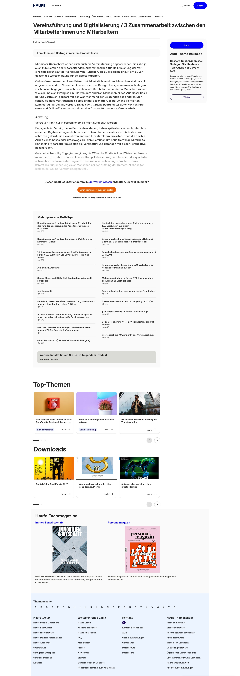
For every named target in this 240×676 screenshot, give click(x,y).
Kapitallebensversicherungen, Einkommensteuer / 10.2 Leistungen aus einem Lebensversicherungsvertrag (127, 226)
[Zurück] (149, 440)
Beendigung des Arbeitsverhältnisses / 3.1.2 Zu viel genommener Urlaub (65, 240)
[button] (200, 5)
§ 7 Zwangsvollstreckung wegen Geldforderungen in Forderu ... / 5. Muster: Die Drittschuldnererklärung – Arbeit (64, 255)
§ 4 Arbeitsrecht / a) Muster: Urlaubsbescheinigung (63, 340)
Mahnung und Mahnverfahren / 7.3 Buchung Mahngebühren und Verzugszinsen (128, 279)
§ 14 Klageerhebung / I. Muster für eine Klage (125, 311)
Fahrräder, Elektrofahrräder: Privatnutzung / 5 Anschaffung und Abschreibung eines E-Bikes (66, 302)
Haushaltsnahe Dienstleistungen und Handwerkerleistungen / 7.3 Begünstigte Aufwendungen (64, 328)
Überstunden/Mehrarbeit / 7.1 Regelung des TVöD (127, 301)
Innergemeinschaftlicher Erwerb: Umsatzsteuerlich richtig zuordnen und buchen (128, 266)
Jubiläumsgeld (44, 291)
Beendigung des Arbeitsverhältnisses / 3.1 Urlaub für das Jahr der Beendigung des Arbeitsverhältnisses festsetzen (64, 226)
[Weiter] (157, 440)
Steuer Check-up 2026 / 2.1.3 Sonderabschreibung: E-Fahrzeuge (65, 279)
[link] (37, 16)
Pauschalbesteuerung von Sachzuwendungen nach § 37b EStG (129, 253)
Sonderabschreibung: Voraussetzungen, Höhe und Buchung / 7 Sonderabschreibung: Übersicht (127, 240)
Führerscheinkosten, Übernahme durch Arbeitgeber (128, 291)
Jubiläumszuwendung (48, 267)
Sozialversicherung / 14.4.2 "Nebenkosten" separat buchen (128, 323)
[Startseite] (40, 5)
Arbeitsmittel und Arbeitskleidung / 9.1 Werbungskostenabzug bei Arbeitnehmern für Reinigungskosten (64, 316)
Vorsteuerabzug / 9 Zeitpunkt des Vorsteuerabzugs (128, 334)
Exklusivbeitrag (45, 429)
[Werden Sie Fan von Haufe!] (124, 622)
